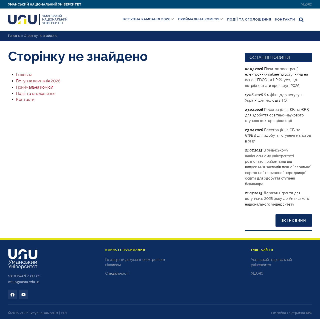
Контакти (285, 19)
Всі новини (294, 220)
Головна (14, 36)
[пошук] (301, 19)
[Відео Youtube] (23, 294)
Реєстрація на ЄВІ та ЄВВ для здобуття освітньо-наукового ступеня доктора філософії (277, 115)
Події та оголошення (249, 19)
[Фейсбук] (12, 294)
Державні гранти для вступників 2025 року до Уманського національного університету (277, 198)
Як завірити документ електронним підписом (135, 262)
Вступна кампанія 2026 (146, 19)
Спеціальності (116, 273)
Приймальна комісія (199, 19)
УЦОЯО (306, 4)
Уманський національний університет (45, 4)
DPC (309, 313)
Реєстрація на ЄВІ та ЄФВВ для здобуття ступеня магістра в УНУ (278, 135)
